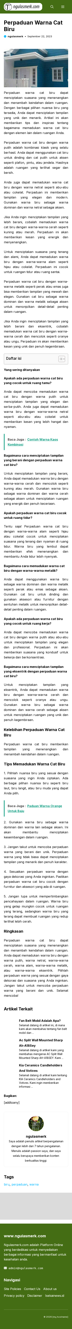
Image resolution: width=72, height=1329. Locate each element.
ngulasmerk (15, 36)
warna (34, 1184)
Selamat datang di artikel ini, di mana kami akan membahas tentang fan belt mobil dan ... (43, 1029)
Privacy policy (14, 1296)
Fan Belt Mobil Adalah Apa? (40, 1021)
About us (50, 1289)
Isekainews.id (54, 1296)
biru (7, 1184)
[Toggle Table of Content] (59, 359)
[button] (52, 7)
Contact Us (32, 1289)
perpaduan (19, 1184)
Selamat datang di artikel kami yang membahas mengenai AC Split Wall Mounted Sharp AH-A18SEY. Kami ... (41, 1053)
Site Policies (12, 1289)
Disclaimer (34, 1296)
